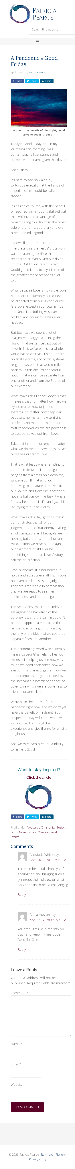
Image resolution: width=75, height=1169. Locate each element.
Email (16, 1064)
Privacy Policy (37, 1159)
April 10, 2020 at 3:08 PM (48, 860)
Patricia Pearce (37, 13)
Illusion (60, 827)
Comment (19, 993)
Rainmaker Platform (53, 1155)
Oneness (44, 832)
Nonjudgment (28, 832)
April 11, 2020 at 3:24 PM (48, 920)
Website (17, 1084)
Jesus (14, 832)
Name (16, 1044)
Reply (22, 894)
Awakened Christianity (41, 827)
